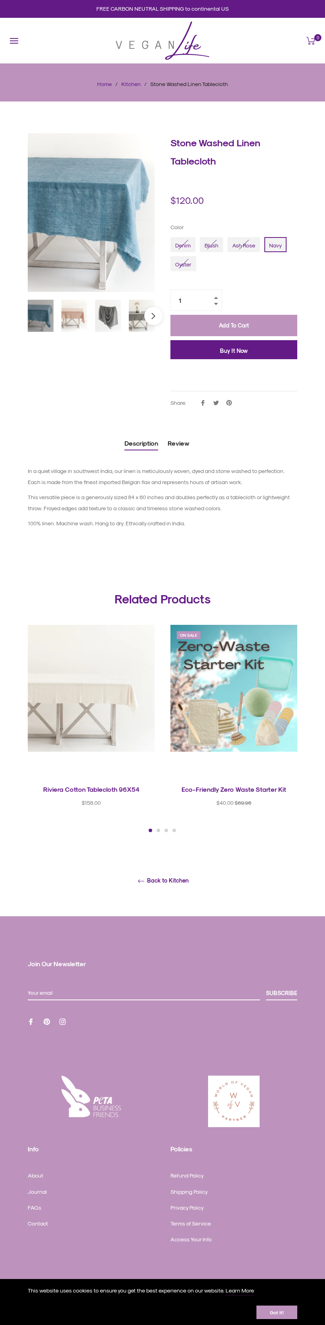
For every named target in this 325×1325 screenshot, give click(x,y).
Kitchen (131, 83)
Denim (183, 245)
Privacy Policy (187, 1207)
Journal (37, 1191)
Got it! (277, 1312)
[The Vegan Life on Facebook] (31, 1021)
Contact (38, 1223)
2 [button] (158, 830)
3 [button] (166, 830)
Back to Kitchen (167, 880)
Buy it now (234, 350)
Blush (211, 245)
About (35, 1175)
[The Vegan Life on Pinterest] (47, 1021)
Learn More (240, 1290)
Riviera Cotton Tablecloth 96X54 (91, 789)
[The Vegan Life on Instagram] (62, 1021)
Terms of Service (190, 1223)
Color (177, 227)
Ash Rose (243, 245)
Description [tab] (141, 443)
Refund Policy (187, 1175)
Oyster (183, 264)
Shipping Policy (189, 1191)
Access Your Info (191, 1239)
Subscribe (281, 993)
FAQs (34, 1207)
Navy (275, 245)
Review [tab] (179, 443)
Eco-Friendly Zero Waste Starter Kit (234, 789)
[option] (91, 729)
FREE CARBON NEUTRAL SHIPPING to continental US (162, 8)
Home (104, 83)
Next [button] (153, 316)
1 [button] (150, 830)
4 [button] (174, 830)
